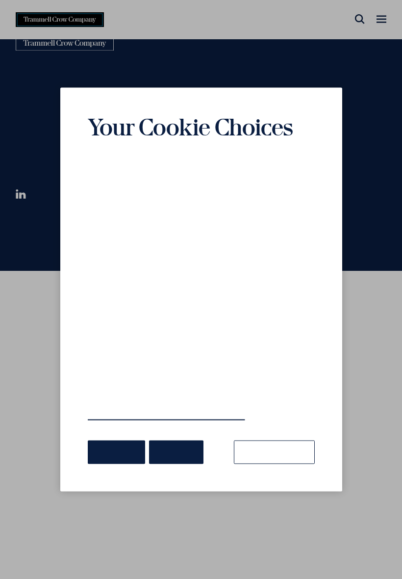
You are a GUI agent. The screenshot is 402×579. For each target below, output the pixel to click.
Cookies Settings (274, 452)
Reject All (176, 452)
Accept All (116, 452)
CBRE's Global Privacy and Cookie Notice (166, 415)
